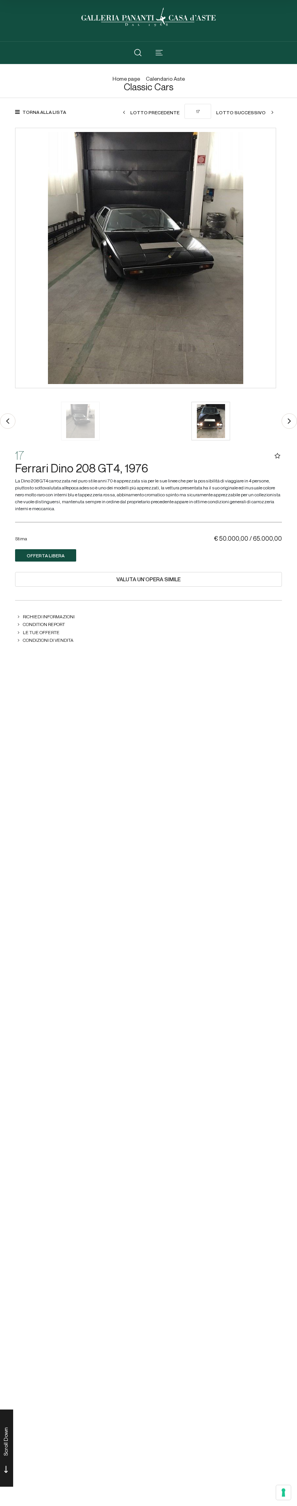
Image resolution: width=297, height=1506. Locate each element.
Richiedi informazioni (49, 616)
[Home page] (148, 16)
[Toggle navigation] (159, 52)
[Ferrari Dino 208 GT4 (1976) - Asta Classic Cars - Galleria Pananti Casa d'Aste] (145, 258)
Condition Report (44, 624)
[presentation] (29, 258)
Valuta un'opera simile (148, 579)
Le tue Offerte (41, 632)
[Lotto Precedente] (7, 421)
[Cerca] (137, 52)
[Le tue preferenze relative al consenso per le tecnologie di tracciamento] (283, 1492)
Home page (126, 79)
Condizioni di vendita (48, 640)
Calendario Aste (165, 79)
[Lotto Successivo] (289, 421)
